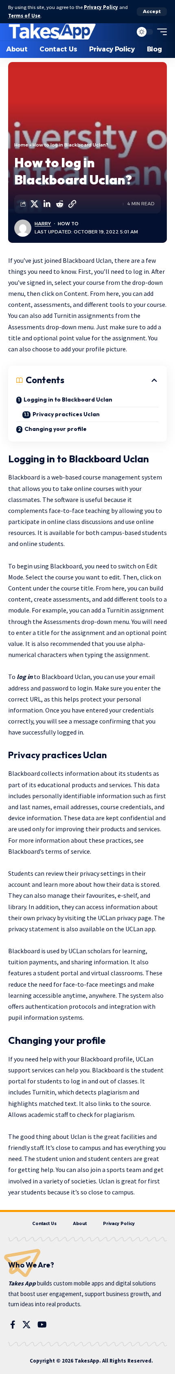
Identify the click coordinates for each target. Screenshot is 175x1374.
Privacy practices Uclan (66, 414)
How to (68, 223)
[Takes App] (52, 31)
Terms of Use (24, 16)
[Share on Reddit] (59, 204)
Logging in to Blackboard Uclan (68, 399)
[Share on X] (34, 204)
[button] (152, 11)
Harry (43, 223)
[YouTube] (42, 1325)
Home (21, 145)
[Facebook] (13, 1325)
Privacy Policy (101, 7)
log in (25, 677)
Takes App (22, 1283)
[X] (26, 1325)
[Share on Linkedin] (46, 204)
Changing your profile (55, 429)
